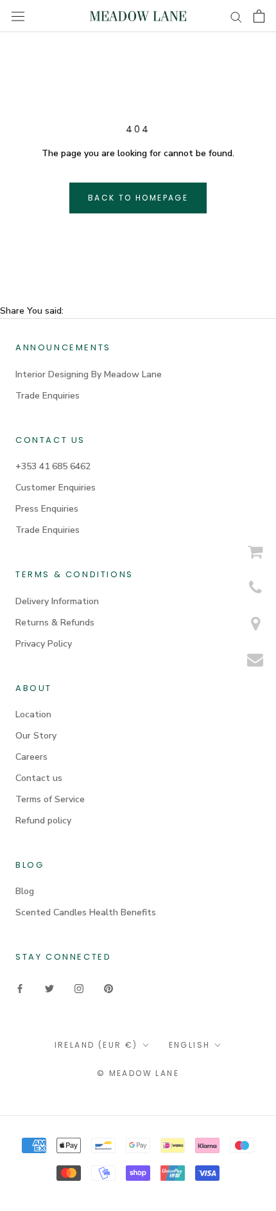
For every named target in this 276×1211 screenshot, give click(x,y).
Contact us (38, 778)
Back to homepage (138, 197)
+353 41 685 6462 (53, 466)
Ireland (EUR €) (96, 1044)
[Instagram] (78, 988)
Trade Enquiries (47, 396)
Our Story (35, 736)
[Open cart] (259, 16)
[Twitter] (49, 988)
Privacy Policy (43, 644)
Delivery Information (57, 601)
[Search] (236, 16)
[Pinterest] (108, 988)
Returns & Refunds (54, 622)
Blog (24, 891)
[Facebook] (19, 988)
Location (33, 714)
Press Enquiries (46, 509)
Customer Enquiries (55, 487)
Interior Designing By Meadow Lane (88, 374)
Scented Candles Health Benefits (85, 912)
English (190, 1044)
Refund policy (43, 820)
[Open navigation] (18, 16)
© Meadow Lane (138, 1073)
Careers (31, 757)
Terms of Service (50, 799)
